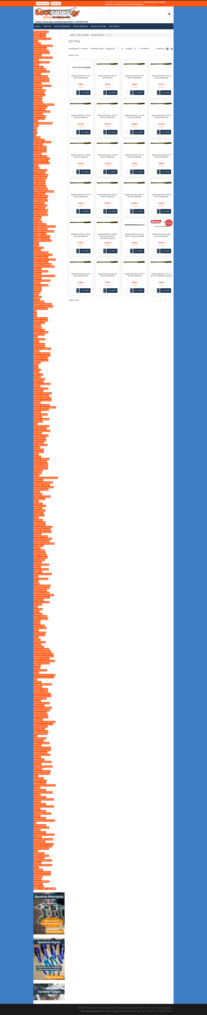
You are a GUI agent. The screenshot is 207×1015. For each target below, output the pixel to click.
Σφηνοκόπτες (39, 853)
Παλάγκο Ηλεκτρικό (41, 569)
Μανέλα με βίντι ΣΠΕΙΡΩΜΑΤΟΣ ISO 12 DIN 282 (44, 820)
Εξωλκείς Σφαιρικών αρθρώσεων (41, 420)
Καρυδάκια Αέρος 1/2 (41, 158)
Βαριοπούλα (38, 374)
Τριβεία (36, 65)
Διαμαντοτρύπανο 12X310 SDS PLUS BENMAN (107, 116)
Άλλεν (35, 121)
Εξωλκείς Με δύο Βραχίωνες (44, 407)
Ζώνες (35, 581)
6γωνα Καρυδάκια (40, 177)
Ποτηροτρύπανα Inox (42, 694)
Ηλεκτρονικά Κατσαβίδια (43, 46)
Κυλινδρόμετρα (39, 499)
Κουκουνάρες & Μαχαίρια (43, 487)
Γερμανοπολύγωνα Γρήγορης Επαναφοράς (42, 263)
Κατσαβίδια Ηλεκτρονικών (43, 231)
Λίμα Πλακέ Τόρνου (41, 435)
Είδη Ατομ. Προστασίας (42, 574)
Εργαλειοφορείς (39, 553)
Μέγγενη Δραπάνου (41, 459)
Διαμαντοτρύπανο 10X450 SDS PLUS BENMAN (107, 156)
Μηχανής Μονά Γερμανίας (43, 656)
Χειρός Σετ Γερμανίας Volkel (44, 661)
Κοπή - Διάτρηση (83, 35)
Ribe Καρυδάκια (39, 182)
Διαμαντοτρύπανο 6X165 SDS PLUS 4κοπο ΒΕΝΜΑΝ (134, 235)
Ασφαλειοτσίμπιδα (40, 332)
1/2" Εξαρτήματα (40, 147)
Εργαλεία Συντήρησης (42, 384)
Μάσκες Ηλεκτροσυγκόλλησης (42, 584)
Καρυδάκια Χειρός (40, 170)
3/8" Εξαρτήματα (40, 151)
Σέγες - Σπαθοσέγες (41, 62)
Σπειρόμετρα (38, 513)
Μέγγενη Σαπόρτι (40, 464)
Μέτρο (36, 501)
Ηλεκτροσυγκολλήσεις (42, 872)
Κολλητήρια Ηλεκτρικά (42, 874)
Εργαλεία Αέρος (39, 90)
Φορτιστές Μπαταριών (42, 539)
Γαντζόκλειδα (38, 248)
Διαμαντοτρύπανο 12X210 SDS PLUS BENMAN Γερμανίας (161, 275)
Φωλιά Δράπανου (40, 734)
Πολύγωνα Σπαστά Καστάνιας (41, 286)
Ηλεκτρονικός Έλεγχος (42, 532)
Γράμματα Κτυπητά (41, 360)
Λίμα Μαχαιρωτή (40, 428)
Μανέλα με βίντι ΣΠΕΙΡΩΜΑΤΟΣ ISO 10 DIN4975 (42, 813)
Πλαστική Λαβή (39, 323)
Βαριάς (36, 295)
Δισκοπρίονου (39, 635)
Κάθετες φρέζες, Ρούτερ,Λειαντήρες (41, 49)
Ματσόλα (37, 377)
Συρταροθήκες (39, 560)
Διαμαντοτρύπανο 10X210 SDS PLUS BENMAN (134, 275)
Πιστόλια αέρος (39, 109)
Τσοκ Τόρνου (38, 741)
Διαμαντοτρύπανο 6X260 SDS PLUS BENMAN (80, 275)
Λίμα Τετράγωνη (39, 440)
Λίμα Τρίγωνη (38, 442)
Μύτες (36, 126)
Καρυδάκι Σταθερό (40, 320)
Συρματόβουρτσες (40, 468)
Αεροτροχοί (38, 102)
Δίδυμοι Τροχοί (39, 36)
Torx (35, 130)
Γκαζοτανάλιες (39, 335)
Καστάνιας (37, 269)
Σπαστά (36, 299)
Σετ (34, 135)
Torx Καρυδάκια (39, 184)
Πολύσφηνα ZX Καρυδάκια (43, 191)
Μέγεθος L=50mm (40, 691)
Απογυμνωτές (39, 330)
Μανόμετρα (38, 877)
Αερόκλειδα (37, 97)
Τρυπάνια (37, 701)
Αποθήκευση (38, 546)
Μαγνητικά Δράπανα (41, 53)
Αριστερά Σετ (38, 647)
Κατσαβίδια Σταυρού (41, 238)
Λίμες (35, 424)
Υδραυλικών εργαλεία (41, 485)
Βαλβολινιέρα (38, 450)
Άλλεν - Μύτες (39, 119)
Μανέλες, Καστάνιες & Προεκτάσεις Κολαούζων (43, 652)
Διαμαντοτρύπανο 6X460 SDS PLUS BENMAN (161, 235)
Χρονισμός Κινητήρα (41, 541)
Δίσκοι (36, 630)
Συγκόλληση (38, 870)
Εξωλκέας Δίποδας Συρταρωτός (40, 389)
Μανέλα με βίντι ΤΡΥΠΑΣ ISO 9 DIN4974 (43, 840)
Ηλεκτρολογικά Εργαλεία (43, 482)
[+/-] (122, 49)
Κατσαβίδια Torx (39, 224)
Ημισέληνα (37, 297)
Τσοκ (35, 736)
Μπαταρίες (37, 88)
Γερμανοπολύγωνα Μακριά (44, 266)
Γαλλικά (36, 245)
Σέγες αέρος (38, 114)
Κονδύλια (37, 666)
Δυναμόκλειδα (39, 140)
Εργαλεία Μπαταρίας (41, 72)
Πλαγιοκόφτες (39, 344)
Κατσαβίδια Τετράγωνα (42, 241)
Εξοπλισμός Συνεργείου (42, 527)
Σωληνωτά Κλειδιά (40, 309)
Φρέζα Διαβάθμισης (41, 856)
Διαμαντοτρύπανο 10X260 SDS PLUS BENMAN (81, 235)
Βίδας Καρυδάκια (40, 187)
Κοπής (36, 637)
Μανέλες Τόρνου (40, 781)
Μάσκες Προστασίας (41, 588)
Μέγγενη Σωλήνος (40, 466)
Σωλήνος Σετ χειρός (41, 658)
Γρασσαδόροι (38, 452)
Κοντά (35, 165)
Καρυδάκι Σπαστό (40, 318)
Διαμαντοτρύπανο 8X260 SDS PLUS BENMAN (107, 275)
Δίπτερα (36, 668)
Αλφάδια (36, 492)
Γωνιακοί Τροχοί (39, 34)
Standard (36, 292)
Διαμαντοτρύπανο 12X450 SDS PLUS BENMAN (81, 116)
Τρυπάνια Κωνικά (40, 712)
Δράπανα (37, 43)
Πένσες (36, 342)
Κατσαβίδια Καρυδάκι (41, 236)
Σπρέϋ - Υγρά (38, 886)
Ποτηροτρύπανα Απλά (42, 696)
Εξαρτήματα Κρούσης (41, 356)
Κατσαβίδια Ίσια (39, 234)
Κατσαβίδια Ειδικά (40, 229)
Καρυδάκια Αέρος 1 (40, 161)
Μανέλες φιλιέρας (40, 752)
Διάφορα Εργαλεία (40, 76)
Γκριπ (35, 337)
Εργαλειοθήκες (39, 550)
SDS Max (36, 621)
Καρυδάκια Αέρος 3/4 (41, 163)
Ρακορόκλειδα (38, 302)
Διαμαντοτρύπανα (97, 35)
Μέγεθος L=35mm (40, 689)
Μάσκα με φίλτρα (40, 590)
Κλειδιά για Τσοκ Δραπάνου (44, 722)
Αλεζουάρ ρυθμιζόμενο (42, 762)
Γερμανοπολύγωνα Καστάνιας (40, 272)
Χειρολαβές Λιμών (40, 445)
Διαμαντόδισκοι (39, 633)
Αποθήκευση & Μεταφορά (44, 543)
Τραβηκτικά (37, 572)
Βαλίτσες (37, 548)
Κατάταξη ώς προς (97, 49)
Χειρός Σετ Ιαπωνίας (41, 663)
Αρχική (72, 35)
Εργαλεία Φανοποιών (42, 529)
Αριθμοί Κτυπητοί (40, 358)
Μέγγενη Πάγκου (40, 461)
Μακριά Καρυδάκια (40, 189)
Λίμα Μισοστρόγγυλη (41, 431)
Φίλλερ (36, 518)
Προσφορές (38, 884)
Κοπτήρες (37, 682)
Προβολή (129, 49)
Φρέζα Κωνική (39, 858)
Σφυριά (36, 372)
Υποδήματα (38, 614)
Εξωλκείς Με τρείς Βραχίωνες (40, 415)
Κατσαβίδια (37, 222)
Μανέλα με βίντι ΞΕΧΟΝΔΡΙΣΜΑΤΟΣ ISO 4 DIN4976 (43, 806)
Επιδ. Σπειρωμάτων (41, 649)
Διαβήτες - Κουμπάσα (42, 497)
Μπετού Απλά (39, 626)
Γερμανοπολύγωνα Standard (44, 259)
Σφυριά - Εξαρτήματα (41, 353)
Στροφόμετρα (39, 515)
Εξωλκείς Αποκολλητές (42, 398)
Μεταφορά (37, 562)
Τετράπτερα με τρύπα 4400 (44, 675)
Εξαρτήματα (38, 144)
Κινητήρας (37, 534)
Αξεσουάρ (37, 74)
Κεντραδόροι (38, 778)
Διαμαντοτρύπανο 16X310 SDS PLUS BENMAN (134, 196)
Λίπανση (36, 447)
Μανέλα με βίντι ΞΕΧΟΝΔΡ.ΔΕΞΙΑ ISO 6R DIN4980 (43, 792)
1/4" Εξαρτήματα (40, 149)
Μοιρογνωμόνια (39, 506)
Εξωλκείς (36, 386)
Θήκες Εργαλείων (40, 555)
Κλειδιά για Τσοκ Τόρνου (43, 724)
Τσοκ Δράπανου (39, 738)
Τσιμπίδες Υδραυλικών (42, 349)
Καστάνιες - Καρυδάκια (42, 142)
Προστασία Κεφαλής (41, 602)
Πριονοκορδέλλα (40, 698)
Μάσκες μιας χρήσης (41, 593)
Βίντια (35, 776)
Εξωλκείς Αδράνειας (41, 396)
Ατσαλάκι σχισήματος (42, 771)
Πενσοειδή (37, 327)
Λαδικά (36, 454)
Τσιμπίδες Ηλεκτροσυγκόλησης (41, 880)
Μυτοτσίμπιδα (39, 339)
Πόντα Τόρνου (39, 729)
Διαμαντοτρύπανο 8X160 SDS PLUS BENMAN (161, 156)
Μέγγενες (37, 457)
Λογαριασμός (55, 3)
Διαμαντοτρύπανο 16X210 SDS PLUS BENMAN (161, 116)
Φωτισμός (37, 473)
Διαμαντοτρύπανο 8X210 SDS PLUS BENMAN (134, 77)
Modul (35, 851)
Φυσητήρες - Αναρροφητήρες (39, 68)
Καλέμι (36, 365)
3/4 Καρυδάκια (39, 203)
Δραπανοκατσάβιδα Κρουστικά (41, 82)
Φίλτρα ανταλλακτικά (41, 597)
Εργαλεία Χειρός (39, 116)
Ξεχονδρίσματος (40, 670)
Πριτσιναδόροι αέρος (41, 111)
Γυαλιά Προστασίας (40, 579)
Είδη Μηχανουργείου (41, 755)
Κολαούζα (37, 644)
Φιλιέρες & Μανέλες (41, 743)
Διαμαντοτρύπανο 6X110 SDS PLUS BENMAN (134, 156)
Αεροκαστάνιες (39, 95)
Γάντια (35, 576)
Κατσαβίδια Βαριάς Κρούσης (44, 226)
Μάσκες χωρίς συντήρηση (43, 595)
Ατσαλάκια (37, 764)
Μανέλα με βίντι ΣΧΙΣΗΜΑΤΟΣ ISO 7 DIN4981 (41, 827)
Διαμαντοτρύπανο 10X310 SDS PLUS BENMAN (81, 196)
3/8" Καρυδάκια (39, 208)
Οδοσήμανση (38, 600)
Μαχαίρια (37, 325)
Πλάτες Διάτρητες (40, 558)
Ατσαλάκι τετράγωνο (41, 774)
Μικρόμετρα (38, 504)
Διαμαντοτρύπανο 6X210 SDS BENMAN (107, 77)
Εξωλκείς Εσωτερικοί (41, 405)
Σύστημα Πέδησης (40, 536)
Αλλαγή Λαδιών (39, 522)
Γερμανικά (37, 250)
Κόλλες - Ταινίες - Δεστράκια (44, 889)
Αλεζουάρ (37, 757)
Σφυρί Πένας (38, 382)
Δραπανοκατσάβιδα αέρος (43, 105)
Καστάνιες (37, 217)
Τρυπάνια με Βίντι (40, 715)
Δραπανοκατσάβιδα (41, 79)
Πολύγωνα (37, 290)
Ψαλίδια (36, 351)
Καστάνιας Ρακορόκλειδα (43, 306)
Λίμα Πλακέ (37, 433)
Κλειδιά (36, 243)
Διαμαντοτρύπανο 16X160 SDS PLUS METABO (134, 116)
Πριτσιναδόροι (39, 346)
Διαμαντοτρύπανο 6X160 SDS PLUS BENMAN (80, 77)
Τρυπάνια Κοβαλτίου (41, 710)
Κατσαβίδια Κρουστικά (42, 86)
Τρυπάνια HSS (39, 705)
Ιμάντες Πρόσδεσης (41, 565)
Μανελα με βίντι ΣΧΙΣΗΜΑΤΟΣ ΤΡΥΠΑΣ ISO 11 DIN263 (44, 834)
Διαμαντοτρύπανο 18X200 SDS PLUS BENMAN (81, 156)
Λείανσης (37, 640)
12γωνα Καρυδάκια (40, 175)
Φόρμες (36, 612)
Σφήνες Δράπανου (40, 731)
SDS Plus (36, 623)
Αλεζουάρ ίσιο (39, 759)
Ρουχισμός (37, 604)
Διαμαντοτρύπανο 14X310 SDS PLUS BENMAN (107, 196)
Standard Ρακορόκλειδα (42, 304)
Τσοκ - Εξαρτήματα (40, 717)
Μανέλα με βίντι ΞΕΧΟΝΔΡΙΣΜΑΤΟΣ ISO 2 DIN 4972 (43, 799)
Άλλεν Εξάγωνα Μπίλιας (43, 123)
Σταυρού (36, 137)
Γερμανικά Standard (41, 252)
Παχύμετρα (38, 508)
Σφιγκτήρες (38, 471)
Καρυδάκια (37, 154)
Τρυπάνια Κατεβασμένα (42, 708)
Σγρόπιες (37, 370)
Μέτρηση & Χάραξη (41, 489)
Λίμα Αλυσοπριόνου (41, 426)
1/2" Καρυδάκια (39, 173)
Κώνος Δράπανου (40, 727)
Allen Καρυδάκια (39, 180)
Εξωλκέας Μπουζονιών (42, 393)
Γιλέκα (35, 607)
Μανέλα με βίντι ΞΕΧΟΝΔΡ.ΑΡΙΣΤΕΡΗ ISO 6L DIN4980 (44, 785)
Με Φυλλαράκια (39, 642)
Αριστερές (37, 745)
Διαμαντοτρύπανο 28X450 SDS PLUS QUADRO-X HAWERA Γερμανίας (107, 236)
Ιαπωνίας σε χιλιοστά (42, 750)
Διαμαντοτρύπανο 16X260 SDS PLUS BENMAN (161, 196)
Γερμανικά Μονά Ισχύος (42, 255)
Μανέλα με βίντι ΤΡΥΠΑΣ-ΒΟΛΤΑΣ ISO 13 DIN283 (43, 845)
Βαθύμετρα (37, 494)
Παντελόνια (38, 609)
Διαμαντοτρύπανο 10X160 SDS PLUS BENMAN (161, 77)
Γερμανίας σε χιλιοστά (42, 748)
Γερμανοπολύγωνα (40, 257)
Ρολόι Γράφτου (39, 511)
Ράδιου (36, 673)
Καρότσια (37, 567)
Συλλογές (37, 220)
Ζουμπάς (37, 363)
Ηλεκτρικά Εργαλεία (41, 32)
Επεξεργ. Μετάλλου (41, 849)
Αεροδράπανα (39, 93)
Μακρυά (36, 168)
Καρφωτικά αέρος (40, 107)
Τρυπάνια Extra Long (41, 703)
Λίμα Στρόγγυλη (39, 438)
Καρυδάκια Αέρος (40, 156)
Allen (35, 128)
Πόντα (36, 367)
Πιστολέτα (37, 55)
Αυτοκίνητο (38, 520)
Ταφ (35, 311)
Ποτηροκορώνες (39, 628)
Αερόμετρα (37, 100)
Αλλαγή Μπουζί (39, 525)
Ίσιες (35, 133)
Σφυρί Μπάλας (39, 379)
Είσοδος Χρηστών (42, 3)
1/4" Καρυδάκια (39, 194)
